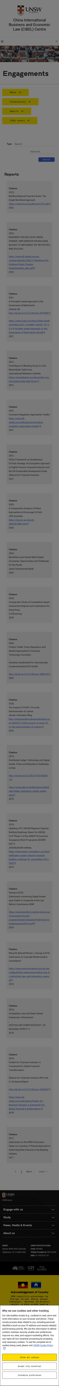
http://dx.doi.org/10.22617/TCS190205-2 (28, 777)
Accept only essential (29, 1366)
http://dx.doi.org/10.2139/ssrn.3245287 (28, 1089)
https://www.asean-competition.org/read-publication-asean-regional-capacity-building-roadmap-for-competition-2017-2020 (29, 857)
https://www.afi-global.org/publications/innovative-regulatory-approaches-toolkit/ (26, 422)
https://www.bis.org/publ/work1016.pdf (28, 204)
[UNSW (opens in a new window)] (29, 10)
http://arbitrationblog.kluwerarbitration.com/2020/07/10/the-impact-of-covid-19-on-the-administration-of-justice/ (29, 723)
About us (9, 1233)
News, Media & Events (17, 1225)
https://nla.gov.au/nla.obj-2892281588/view (22, 522)
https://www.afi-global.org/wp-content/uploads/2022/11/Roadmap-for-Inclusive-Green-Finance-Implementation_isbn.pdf (29, 262)
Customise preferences (29, 1375)
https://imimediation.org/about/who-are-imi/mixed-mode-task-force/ (29, 379)
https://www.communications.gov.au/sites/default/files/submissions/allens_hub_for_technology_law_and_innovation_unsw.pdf (29, 974)
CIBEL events (17, 120)
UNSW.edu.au (7, 1200)
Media (13, 92)
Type (9, 143)
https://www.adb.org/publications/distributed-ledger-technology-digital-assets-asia (29, 791)
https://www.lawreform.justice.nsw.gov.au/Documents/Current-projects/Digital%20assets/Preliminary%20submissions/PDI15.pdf (29, 918)
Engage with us (13, 1209)
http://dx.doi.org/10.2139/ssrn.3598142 (28, 674)
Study (7, 1217)
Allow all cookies (29, 1357)
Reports (14, 111)
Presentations (18, 101)
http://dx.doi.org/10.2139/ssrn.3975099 (28, 313)
